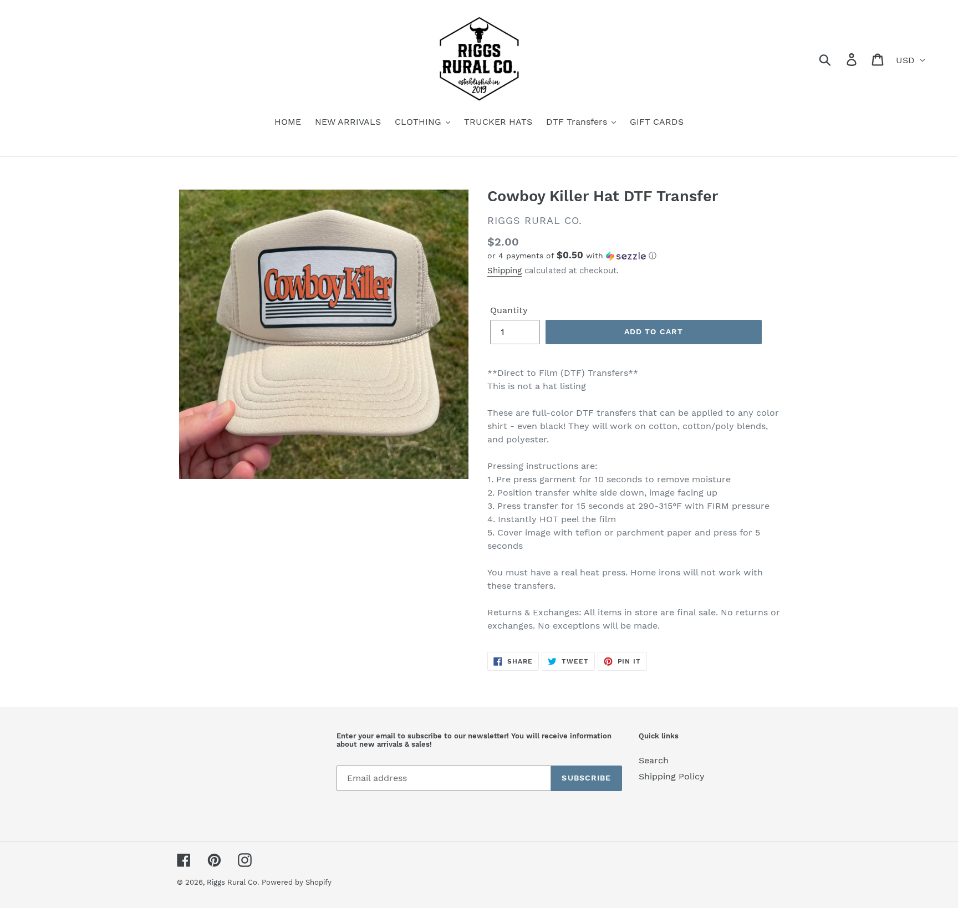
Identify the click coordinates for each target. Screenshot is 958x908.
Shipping (504, 271)
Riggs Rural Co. (233, 882)
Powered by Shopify (297, 882)
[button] (634, 255)
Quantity (509, 310)
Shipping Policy (672, 776)
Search (654, 760)
